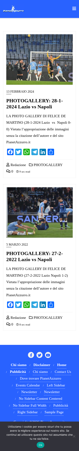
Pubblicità (60, 405)
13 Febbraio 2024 (20, 91)
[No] (74, 436)
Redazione (18, 165)
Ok (40, 445)
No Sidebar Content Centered (40, 399)
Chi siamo (40, 372)
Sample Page (54, 412)
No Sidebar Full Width (29, 405)
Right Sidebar (27, 412)
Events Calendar (28, 385)
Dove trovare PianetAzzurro (40, 378)
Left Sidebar (56, 385)
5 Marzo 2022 (17, 244)
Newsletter (29, 392)
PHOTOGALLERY (48, 165)
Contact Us (63, 372)
